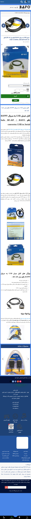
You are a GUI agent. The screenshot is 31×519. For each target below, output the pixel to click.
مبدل (29, 13)
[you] (11, 381)
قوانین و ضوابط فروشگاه (25, 458)
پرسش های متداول (25, 460)
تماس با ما (25, 455)
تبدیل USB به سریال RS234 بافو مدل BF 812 (21, 103)
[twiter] (13, 381)
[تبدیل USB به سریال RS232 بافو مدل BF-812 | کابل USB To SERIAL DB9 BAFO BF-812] (25, 7)
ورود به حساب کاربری (5, 453)
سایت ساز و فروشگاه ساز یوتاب (15, 490)
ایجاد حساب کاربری (5, 451)
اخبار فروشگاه (15, 451)
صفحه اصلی (25, 451)
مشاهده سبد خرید (5, 458)
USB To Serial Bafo (19, 13)
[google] (18, 381)
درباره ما (25, 453)
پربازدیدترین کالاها (15, 455)
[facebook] (15, 381)
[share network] (1, 44)
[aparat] (20, 381)
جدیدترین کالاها (16, 453)
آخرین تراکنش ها (5, 455)
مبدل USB (25, 13)
